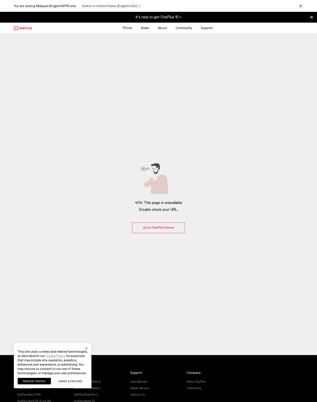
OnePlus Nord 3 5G (29, 394)
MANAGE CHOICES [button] (34, 381)
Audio (145, 28)
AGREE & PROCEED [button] (70, 381)
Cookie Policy (55, 356)
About (162, 28)
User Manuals (138, 381)
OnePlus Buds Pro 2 (86, 394)
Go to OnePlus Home (158, 228)
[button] (86, 348)
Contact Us (137, 394)
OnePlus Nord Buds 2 (87, 388)
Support (207, 28)
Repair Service (139, 388)
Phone (127, 28)
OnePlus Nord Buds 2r (87, 381)
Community (184, 28)
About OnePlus (196, 381)
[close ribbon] (311, 17)
